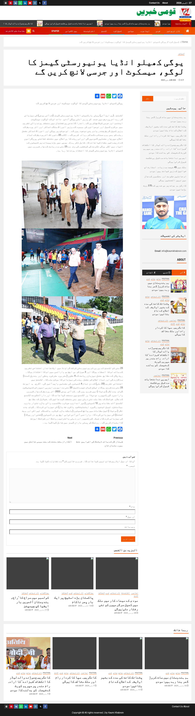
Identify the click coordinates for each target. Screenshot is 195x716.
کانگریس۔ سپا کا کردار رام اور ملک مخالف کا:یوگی (170, 331)
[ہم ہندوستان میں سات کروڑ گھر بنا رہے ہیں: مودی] (178, 285)
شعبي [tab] (165, 272)
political (165, 279)
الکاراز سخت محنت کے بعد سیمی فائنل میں (48, 439)
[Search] (33, 31)
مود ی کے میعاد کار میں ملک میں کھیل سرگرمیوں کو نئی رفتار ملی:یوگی (118, 604)
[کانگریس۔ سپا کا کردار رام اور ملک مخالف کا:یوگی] (75, 653)
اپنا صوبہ (144, 31)
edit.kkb (172, 80)
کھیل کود (117, 31)
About (165, 3)
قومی (158, 31)
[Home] (187, 31)
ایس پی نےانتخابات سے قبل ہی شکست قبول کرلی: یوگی (89, 23)
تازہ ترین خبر (173, 31)
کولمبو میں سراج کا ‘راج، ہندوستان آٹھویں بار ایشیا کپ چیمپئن (30, 601)
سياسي (158, 279)
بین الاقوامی (71, 31)
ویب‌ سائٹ (130, 526)
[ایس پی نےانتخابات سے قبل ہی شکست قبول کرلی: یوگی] (178, 381)
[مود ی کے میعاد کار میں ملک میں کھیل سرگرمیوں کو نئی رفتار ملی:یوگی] (117, 573)
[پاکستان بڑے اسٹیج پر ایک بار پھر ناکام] (72, 573)
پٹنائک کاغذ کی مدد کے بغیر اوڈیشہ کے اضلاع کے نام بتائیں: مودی (121, 681)
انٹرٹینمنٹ (89, 31)
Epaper (55, 31)
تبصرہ (130, 465)
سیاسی (131, 31)
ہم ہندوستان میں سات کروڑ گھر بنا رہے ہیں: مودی (148, 23)
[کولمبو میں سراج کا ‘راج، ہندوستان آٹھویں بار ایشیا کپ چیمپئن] (27, 573)
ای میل (130, 516)
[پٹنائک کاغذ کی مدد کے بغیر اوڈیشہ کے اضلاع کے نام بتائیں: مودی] (178, 305)
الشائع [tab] (149, 272)
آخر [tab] (181, 272)
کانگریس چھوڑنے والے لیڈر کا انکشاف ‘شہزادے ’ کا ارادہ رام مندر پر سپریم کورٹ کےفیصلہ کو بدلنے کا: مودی (164, 149)
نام (132, 506)
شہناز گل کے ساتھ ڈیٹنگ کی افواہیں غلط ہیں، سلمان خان (99, 441)
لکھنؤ (104, 31)
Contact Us (154, 3)
